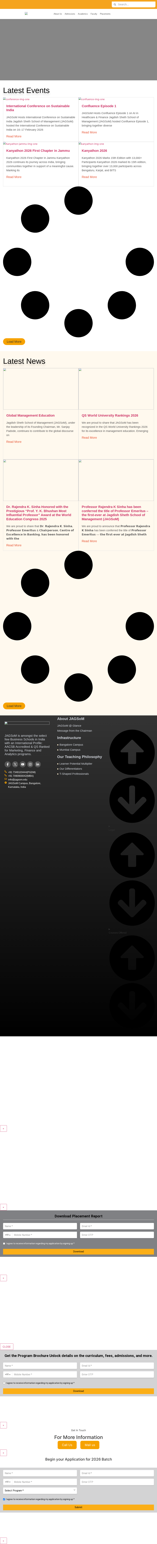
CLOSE (7, 1346)
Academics (83, 14)
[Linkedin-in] (38, 764)
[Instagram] (30, 764)
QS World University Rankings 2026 (110, 415)
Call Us (67, 1445)
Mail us (90, 1445)
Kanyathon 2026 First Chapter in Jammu (38, 151)
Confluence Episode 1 (99, 106)
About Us (58, 14)
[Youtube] (23, 764)
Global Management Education (30, 415)
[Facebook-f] (8, 764)
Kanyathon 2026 (94, 151)
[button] (14, 341)
